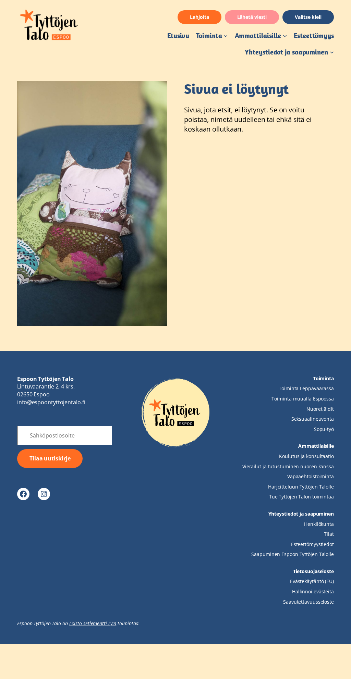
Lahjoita (199, 17)
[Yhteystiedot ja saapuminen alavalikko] (332, 52)
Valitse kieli (308, 17)
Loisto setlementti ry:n (93, 623)
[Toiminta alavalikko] (225, 36)
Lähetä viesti (252, 17)
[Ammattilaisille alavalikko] (285, 36)
